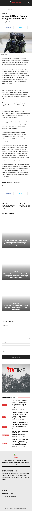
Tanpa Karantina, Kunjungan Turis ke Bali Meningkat (24, 205)
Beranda (4, 9)
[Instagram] (13, 485)
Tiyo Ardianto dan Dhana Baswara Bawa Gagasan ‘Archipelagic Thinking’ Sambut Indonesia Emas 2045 (16, 243)
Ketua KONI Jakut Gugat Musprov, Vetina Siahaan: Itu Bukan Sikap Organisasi (8, 206)
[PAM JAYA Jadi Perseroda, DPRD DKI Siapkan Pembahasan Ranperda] (6, 433)
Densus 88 (9, 182)
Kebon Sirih (5, 435)
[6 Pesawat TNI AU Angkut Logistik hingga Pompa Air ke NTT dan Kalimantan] (16, 295)
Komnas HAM (16, 185)
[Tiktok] (4, 485)
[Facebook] (23, 485)
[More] (26, 27)
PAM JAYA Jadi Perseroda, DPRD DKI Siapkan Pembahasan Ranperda (20, 432)
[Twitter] (18, 485)
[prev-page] (3, 315)
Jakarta (4, 443)
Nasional (10, 9)
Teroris (23, 185)
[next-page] (6, 315)
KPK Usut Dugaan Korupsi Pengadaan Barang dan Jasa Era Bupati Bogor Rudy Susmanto (16, 275)
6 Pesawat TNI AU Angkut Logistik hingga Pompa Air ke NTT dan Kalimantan (16, 307)
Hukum (16, 271)
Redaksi (8, 21)
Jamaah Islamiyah (6, 185)
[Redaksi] (3, 22)
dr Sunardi (16, 182)
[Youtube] (8, 485)
